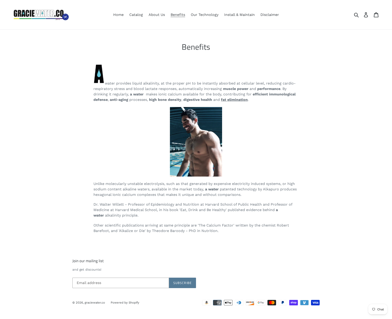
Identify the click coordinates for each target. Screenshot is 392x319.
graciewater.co (95, 302)
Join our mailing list (88, 261)
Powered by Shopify (125, 302)
